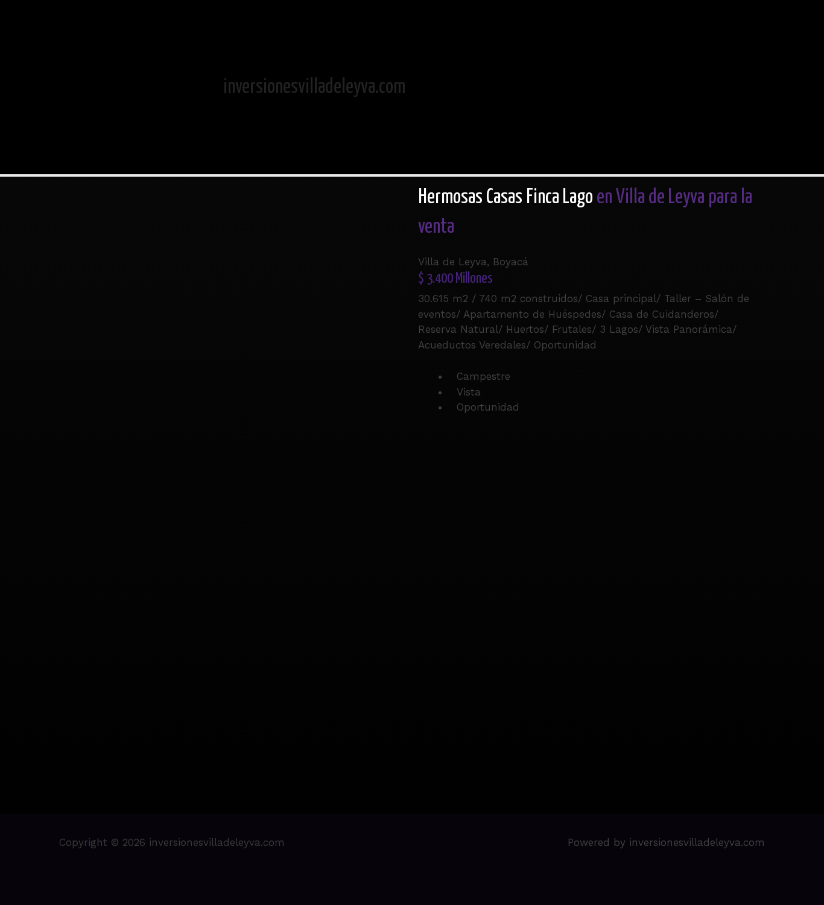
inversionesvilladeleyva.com (314, 87)
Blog (744, 87)
